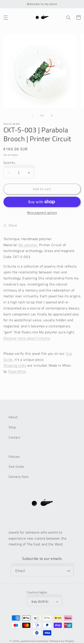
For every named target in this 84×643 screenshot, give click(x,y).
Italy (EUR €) (39, 601)
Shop (12, 427)
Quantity (9, 162)
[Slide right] (51, 115)
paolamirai (27, 641)
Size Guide (16, 466)
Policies (14, 456)
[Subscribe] (68, 571)
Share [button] (13, 225)
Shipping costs (14, 365)
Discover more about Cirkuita (26, 338)
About (13, 417)
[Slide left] (32, 115)
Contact (14, 437)
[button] (6, 17)
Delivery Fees (19, 476)
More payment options (42, 213)
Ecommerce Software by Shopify (54, 641)
